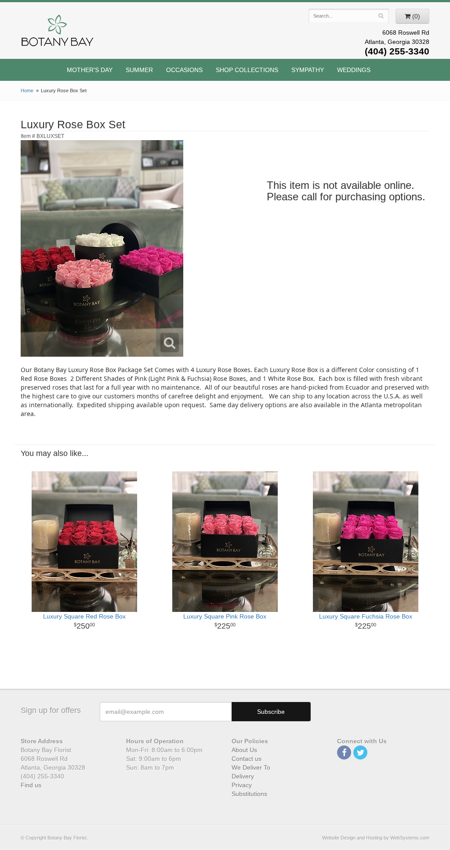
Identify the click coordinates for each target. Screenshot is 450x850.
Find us (31, 785)
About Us (244, 749)
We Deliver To (251, 767)
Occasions (184, 69)
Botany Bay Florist (58, 32)
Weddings (353, 69)
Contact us (246, 758)
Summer (139, 69)
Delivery (243, 776)
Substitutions (249, 793)
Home (27, 90)
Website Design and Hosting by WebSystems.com (375, 837)
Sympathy (307, 69)
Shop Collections (247, 69)
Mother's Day (89, 69)
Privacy (242, 785)
